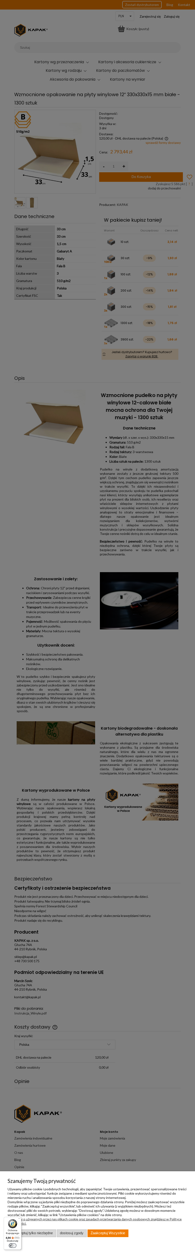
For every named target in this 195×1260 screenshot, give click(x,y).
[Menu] (19, 1219)
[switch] (12, 1245)
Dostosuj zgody (71, 1233)
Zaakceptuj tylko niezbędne (32, 1233)
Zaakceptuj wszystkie (108, 1233)
